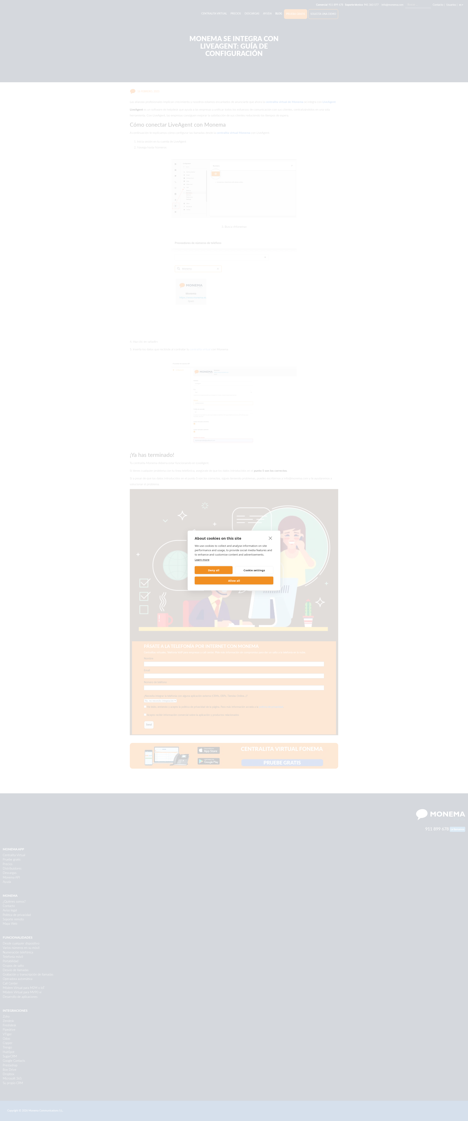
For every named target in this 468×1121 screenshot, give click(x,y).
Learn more (202, 559)
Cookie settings (254, 570)
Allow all (234, 580)
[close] (270, 538)
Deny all (213, 570)
